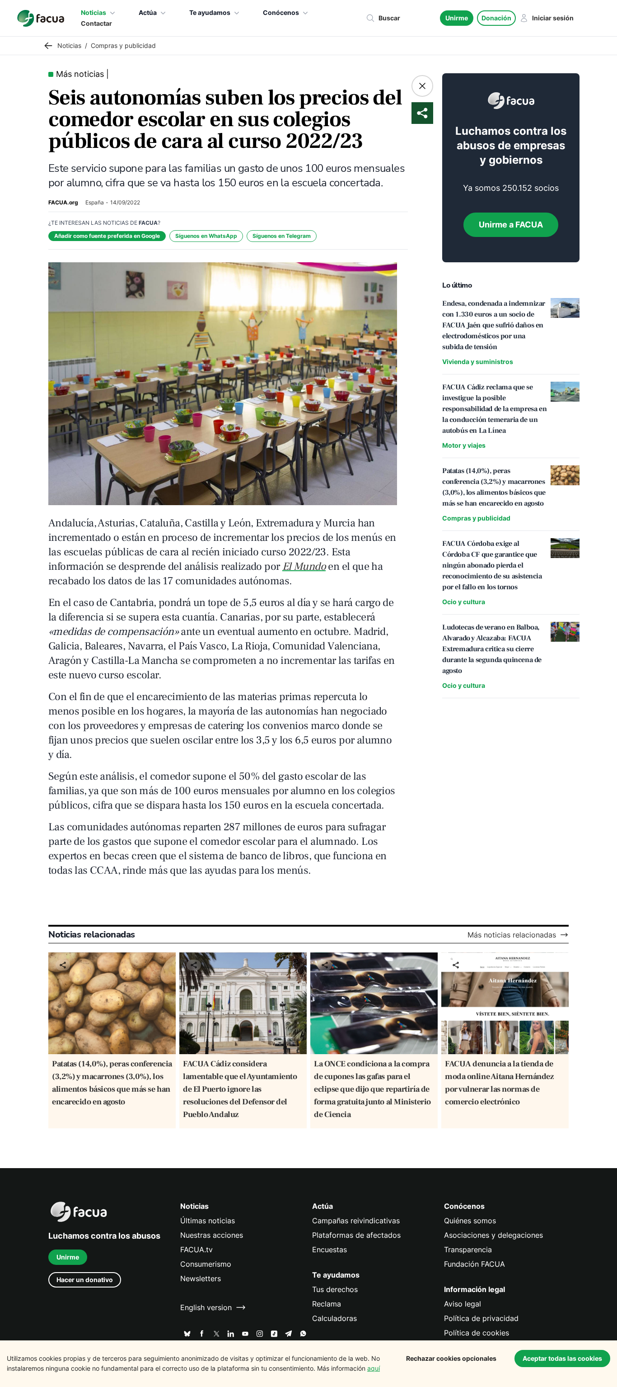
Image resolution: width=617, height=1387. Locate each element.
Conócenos (281, 12)
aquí (373, 1368)
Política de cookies (476, 1332)
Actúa (148, 12)
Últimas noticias (207, 1220)
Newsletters (200, 1278)
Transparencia (468, 1249)
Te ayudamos (209, 12)
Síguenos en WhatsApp (206, 235)
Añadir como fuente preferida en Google (107, 235)
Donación (496, 18)
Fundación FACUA (474, 1264)
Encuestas (329, 1249)
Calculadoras (334, 1318)
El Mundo (304, 566)
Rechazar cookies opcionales (451, 1358)
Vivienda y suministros (477, 361)
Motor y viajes (464, 445)
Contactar (96, 23)
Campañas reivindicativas (356, 1220)
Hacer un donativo (84, 1279)
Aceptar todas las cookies (562, 1358)
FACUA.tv (196, 1249)
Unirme (456, 18)
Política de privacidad (481, 1318)
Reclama (326, 1303)
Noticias (93, 12)
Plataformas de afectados (356, 1235)
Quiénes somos (470, 1220)
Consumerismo (205, 1264)
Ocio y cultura (463, 602)
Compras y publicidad (476, 518)
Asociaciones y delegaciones (493, 1235)
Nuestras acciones (211, 1235)
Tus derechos (335, 1289)
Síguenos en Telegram (281, 235)
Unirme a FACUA (511, 224)
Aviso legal (462, 1303)
